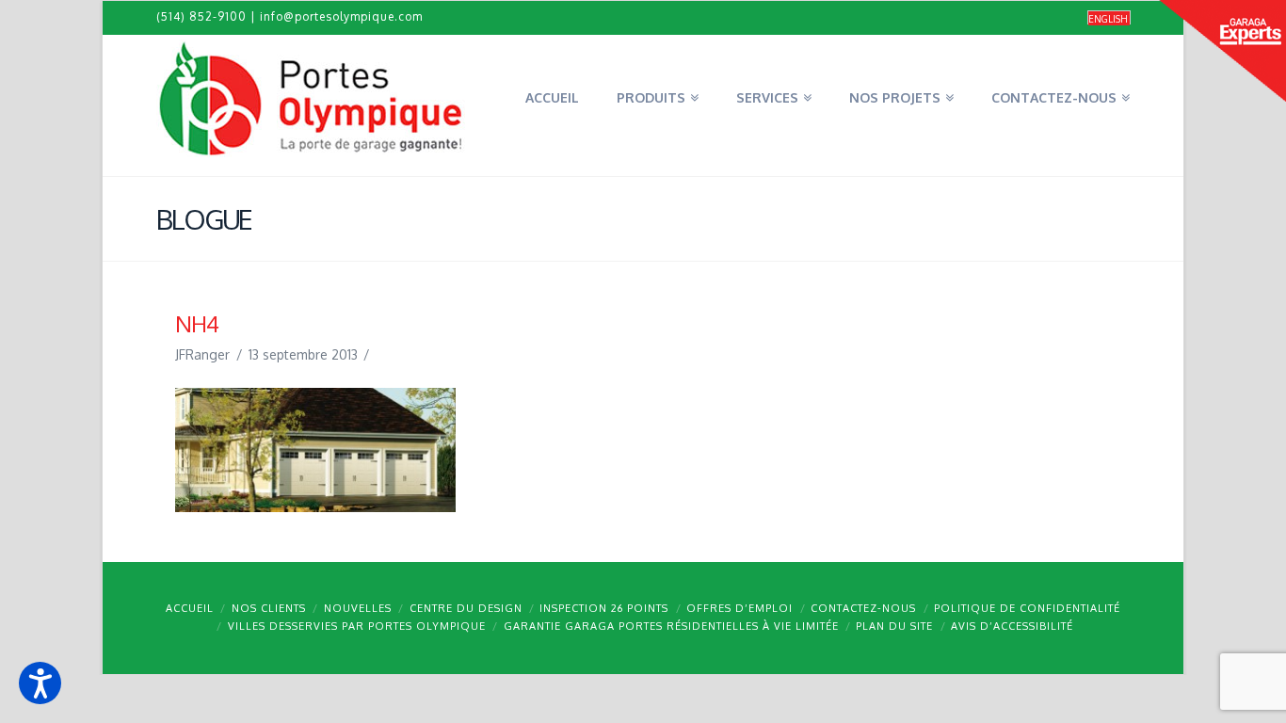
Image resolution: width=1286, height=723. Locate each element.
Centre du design (466, 608)
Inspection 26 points (603, 608)
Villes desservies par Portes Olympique (357, 626)
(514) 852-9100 (201, 16)
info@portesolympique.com (341, 16)
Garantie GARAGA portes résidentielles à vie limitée (671, 626)
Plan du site (894, 626)
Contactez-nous (863, 608)
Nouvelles (358, 608)
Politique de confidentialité (1027, 608)
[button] (40, 683)
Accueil (190, 608)
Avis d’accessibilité (1012, 626)
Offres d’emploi (739, 608)
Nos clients (269, 608)
